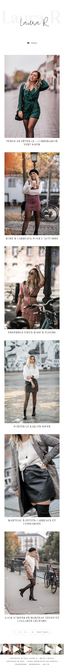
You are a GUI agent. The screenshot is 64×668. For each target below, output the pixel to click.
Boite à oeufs (47, 658)
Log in (46, 664)
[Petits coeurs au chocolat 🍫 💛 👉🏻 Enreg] (16, 649)
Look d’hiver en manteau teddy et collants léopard (32, 619)
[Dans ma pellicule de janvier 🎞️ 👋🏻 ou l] (37, 649)
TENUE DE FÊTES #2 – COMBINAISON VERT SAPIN (32, 142)
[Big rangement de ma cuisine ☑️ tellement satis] (48, 649)
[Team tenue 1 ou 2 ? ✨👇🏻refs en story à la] (58, 649)
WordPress (34, 664)
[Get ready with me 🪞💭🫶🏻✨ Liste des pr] (26, 649)
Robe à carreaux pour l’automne (32, 239)
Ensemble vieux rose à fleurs (32, 332)
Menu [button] (34, 43)
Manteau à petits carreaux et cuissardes (32, 522)
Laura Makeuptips (36, 661)
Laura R (32, 18)
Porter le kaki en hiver (32, 426)
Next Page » (43, 632)
